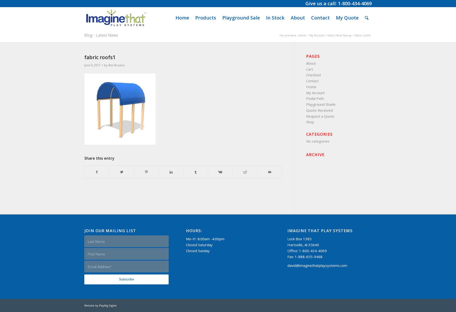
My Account (315, 92)
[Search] (367, 18)
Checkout (313, 74)
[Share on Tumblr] (196, 172)
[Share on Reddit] (245, 172)
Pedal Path (315, 98)
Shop (310, 122)
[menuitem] (182, 18)
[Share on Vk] (220, 172)
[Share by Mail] (269, 172)
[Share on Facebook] (97, 172)
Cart (309, 69)
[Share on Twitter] (121, 172)
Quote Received (319, 110)
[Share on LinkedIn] (171, 172)
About (311, 63)
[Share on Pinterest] (146, 172)
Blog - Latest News (101, 35)
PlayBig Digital (108, 305)
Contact (312, 80)
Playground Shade (321, 104)
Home (311, 86)
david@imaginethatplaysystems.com (317, 265)
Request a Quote (320, 116)
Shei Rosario (116, 65)
